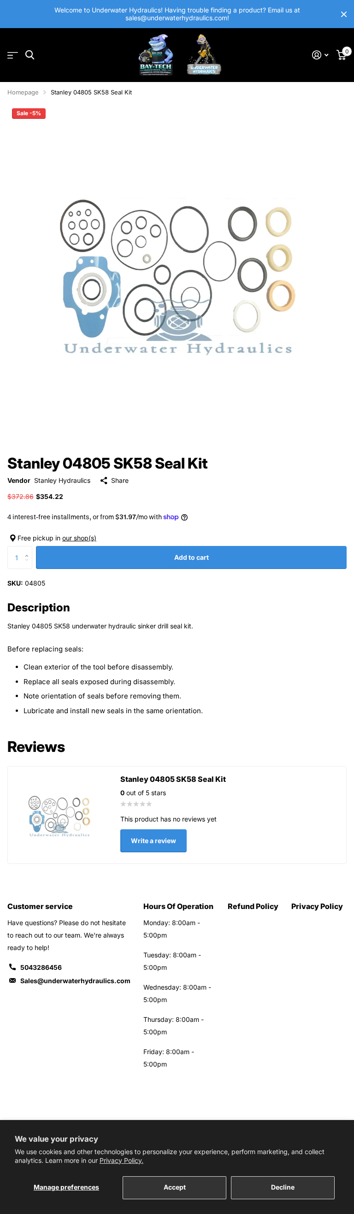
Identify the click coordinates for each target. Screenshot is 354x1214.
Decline (283, 1187)
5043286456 (41, 967)
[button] (29, 549)
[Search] (29, 55)
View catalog (12, 55)
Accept (175, 1187)
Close (344, 14)
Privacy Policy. (121, 1160)
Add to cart (191, 557)
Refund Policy (253, 906)
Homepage (23, 92)
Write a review (153, 841)
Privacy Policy (317, 906)
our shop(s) (79, 538)
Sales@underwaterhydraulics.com (75, 981)
